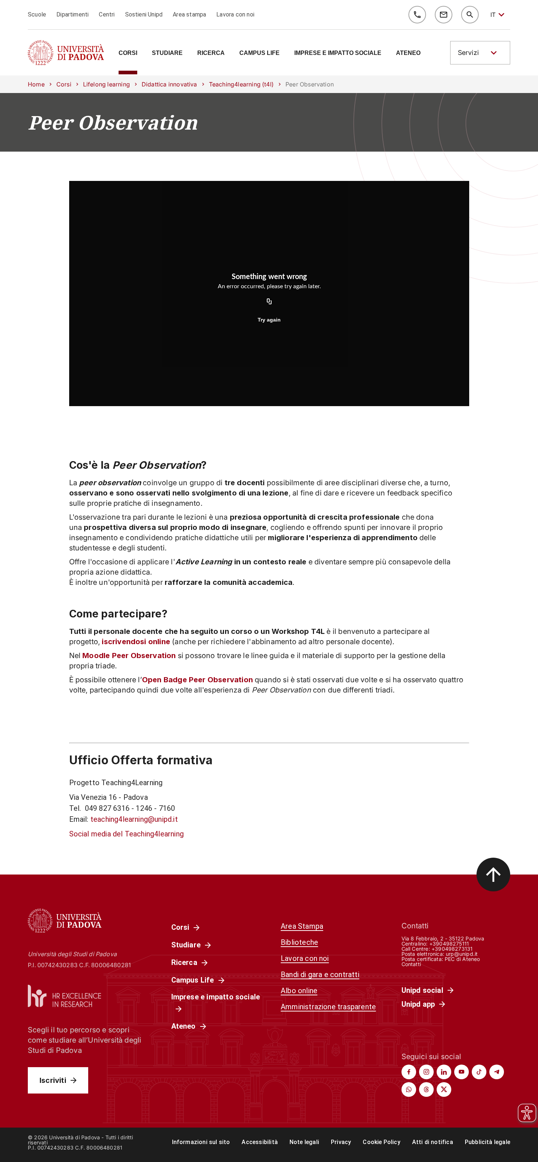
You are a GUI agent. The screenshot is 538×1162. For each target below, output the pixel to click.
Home (36, 84)
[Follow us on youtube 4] (461, 1072)
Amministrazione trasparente (328, 1006)
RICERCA (211, 53)
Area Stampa (302, 926)
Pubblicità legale (487, 1142)
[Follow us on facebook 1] (408, 1072)
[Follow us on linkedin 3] (444, 1072)
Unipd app (418, 1004)
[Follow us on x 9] (444, 1089)
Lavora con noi (235, 14)
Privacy (341, 1142)
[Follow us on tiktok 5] (479, 1072)
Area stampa (189, 14)
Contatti (411, 964)
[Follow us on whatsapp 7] (408, 1089)
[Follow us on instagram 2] (426, 1072)
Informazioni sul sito (201, 1142)
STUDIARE (167, 53)
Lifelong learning (106, 84)
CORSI (128, 53)
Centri (107, 14)
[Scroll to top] (493, 874)
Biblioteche (299, 942)
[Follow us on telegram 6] (496, 1072)
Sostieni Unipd (144, 14)
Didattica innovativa (169, 84)
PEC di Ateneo (462, 959)
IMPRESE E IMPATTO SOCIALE (337, 53)
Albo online (299, 990)
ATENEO (408, 53)
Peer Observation (112, 122)
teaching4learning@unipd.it (134, 819)
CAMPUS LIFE (259, 53)
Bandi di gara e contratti (320, 974)
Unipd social (422, 990)
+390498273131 (451, 949)
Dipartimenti (72, 14)
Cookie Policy (381, 1142)
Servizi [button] (468, 52)
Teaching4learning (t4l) (241, 84)
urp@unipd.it (462, 954)
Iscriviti (53, 1080)
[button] (480, 52)
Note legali (304, 1142)
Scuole (37, 14)
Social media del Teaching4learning (126, 833)
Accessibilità (259, 1142)
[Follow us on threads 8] (426, 1089)
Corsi (63, 84)
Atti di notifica (432, 1142)
